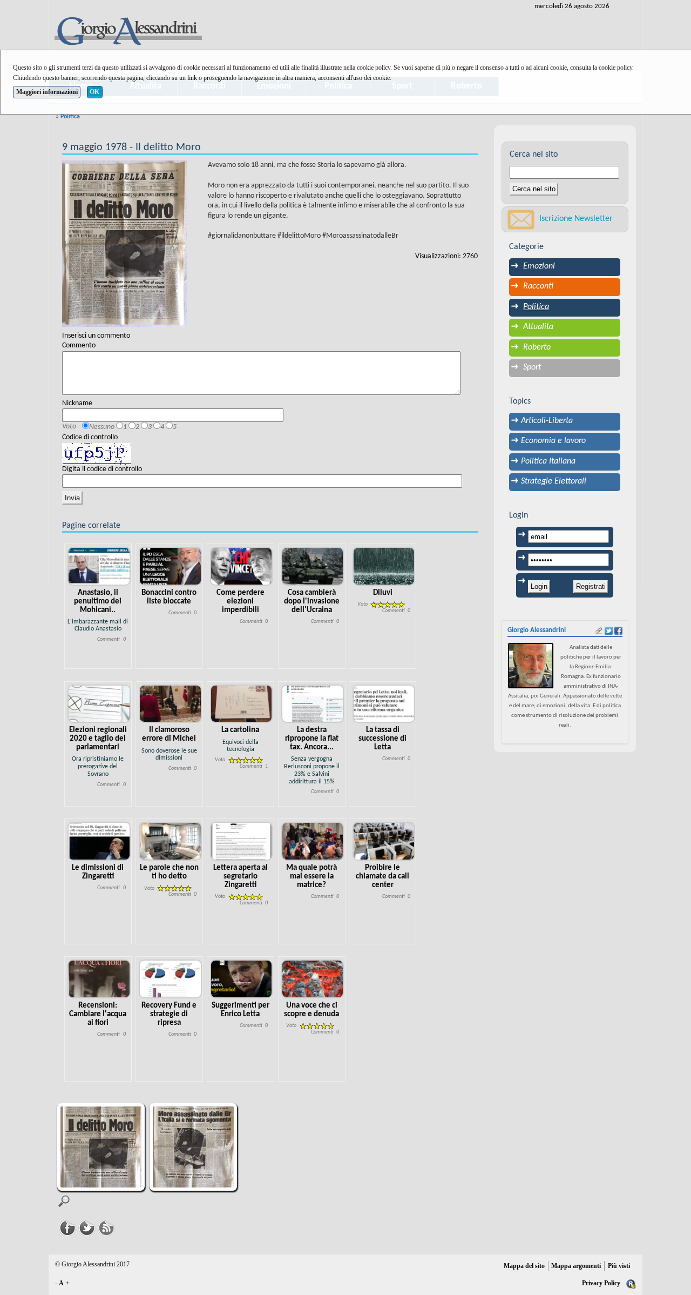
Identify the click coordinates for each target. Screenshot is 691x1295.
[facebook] (618, 631)
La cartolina (240, 730)
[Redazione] (631, 1283)
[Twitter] (87, 1227)
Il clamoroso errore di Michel (169, 734)
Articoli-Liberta (547, 421)
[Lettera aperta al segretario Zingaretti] (241, 841)
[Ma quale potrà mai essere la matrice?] (312, 841)
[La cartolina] (241, 704)
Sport (532, 367)
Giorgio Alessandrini (536, 630)
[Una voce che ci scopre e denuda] (312, 979)
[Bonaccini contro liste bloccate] (170, 566)
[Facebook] (67, 1227)
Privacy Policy (601, 1283)
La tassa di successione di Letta (382, 738)
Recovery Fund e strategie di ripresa (169, 1014)
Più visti (619, 1266)
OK (94, 92)
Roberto (537, 347)
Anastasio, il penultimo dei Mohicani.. (97, 601)
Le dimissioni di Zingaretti (98, 872)
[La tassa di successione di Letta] (384, 704)
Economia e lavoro (553, 441)
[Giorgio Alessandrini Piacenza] (127, 32)
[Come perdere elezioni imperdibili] (241, 566)
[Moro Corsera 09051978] (102, 1149)
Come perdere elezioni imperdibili (240, 601)
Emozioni (539, 266)
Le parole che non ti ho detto (169, 872)
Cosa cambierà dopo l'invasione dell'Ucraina (312, 601)
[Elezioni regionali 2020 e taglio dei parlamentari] (99, 704)
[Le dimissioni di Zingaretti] (99, 841)
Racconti (538, 286)
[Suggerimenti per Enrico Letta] (241, 979)
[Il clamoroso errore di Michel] (170, 704)
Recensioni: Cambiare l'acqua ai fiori (97, 1014)
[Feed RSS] (106, 1227)
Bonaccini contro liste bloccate (169, 597)
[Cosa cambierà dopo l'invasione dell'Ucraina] (312, 566)
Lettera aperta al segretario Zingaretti (240, 876)
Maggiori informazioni (47, 92)
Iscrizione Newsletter (576, 218)
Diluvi (382, 593)
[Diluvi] (384, 566)
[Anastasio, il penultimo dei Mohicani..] (99, 566)
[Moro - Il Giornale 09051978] (195, 1149)
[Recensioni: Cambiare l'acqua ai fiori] (99, 979)
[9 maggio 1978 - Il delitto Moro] (124, 243)
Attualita (538, 327)
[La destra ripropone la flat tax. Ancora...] (312, 704)
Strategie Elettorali (553, 481)
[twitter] (609, 631)
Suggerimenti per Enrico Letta (240, 1010)
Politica (70, 116)
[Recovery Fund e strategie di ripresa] (170, 979)
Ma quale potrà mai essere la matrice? (311, 876)
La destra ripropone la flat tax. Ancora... (311, 738)
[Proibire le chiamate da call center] (384, 841)
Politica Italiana (548, 461)
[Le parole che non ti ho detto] (170, 841)
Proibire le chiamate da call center (382, 876)
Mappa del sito (524, 1266)
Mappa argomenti (576, 1266)
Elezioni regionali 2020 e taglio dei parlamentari (98, 738)
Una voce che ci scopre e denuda (311, 1010)
